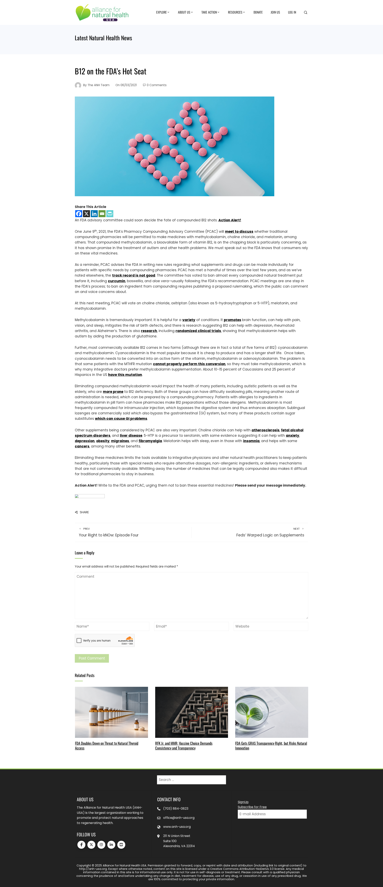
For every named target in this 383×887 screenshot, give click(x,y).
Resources (235, 12)
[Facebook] (78, 213)
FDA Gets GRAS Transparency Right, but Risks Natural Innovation (271, 745)
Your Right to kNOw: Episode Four (109, 532)
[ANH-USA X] (91, 845)
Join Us (275, 12)
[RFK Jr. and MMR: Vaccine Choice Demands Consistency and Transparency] (191, 712)
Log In (292, 12)
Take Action (209, 12)
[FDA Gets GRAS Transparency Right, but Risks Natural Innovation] (271, 712)
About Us (184, 12)
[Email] (102, 213)
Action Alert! (229, 220)
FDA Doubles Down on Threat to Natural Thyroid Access (106, 745)
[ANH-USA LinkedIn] (111, 845)
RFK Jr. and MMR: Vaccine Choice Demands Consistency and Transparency (183, 745)
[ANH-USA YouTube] (121, 845)
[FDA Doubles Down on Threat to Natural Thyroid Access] (111, 712)
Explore (161, 12)
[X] (86, 213)
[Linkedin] (94, 213)
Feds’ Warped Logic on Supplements (270, 532)
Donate (258, 12)
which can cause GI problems (121, 418)
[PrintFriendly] (109, 213)
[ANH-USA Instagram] (101, 845)
